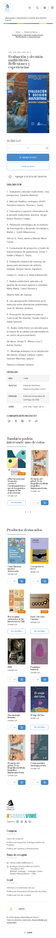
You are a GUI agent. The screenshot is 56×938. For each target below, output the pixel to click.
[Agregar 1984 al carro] (22, 679)
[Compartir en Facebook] (9, 421)
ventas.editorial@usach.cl (21, 863)
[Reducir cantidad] (9, 148)
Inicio (18, 32)
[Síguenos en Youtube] (30, 821)
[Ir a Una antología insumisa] (16, 699)
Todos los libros (31, 32)
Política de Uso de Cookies (19, 895)
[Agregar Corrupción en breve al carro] (45, 581)
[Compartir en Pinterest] (29, 421)
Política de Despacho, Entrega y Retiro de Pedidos (26, 844)
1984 (10, 667)
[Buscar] (37, 7)
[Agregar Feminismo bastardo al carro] (45, 679)
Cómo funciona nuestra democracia (14, 569)
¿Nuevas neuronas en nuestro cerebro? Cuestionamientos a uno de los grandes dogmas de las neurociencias (16, 486)
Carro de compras (15, 839)
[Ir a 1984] (16, 651)
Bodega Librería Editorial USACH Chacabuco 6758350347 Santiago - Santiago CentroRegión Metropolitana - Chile (26, 870)
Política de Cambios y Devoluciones (23, 849)
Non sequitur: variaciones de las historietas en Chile (16, 619)
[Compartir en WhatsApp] (22, 421)
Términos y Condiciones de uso (21, 888)
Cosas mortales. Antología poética (38, 764)
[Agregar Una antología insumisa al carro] (22, 727)
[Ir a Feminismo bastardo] (39, 651)
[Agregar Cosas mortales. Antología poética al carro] (45, 782)
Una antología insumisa (14, 716)
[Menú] (30, 7)
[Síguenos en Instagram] (17, 821)
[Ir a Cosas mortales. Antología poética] (39, 747)
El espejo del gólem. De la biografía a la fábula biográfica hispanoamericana (39, 484)
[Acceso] (45, 7)
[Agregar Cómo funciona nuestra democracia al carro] (22, 581)
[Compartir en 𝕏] (15, 421)
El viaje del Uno (37, 715)
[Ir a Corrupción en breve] (39, 551)
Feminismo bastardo (35, 668)
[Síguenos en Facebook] (21, 821)
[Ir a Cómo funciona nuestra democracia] (16, 551)
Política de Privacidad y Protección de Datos (27, 892)
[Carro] (52, 7)
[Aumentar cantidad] (47, 148)
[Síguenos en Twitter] (25, 821)
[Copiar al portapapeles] (36, 421)
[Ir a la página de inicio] (7, 7)
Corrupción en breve (37, 567)
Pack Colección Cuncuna (37, 618)
